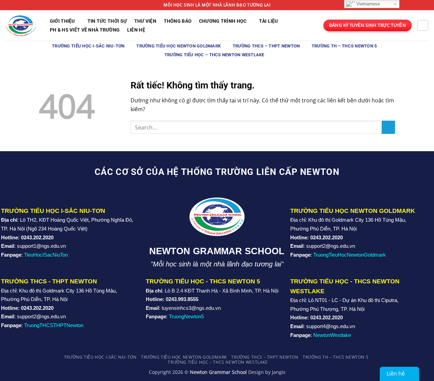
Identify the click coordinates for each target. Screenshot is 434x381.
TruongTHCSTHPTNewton (53, 325)
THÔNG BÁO (178, 21)
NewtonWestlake (332, 335)
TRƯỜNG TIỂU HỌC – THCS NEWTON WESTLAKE (214, 54)
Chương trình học (223, 21)
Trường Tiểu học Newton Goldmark (178, 45)
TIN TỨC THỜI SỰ (107, 21)
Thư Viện (145, 21)
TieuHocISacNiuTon (46, 255)
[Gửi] (388, 127)
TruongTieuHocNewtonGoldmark (349, 255)
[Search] (422, 25)
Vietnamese (367, 3)
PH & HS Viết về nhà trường (85, 30)
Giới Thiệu (62, 21)
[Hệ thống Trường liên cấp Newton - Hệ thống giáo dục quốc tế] (20, 25)
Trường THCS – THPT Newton (266, 45)
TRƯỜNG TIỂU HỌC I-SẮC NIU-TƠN (88, 45)
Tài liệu (268, 21)
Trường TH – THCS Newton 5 (344, 45)
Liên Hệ (136, 30)
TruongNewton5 (186, 316)
